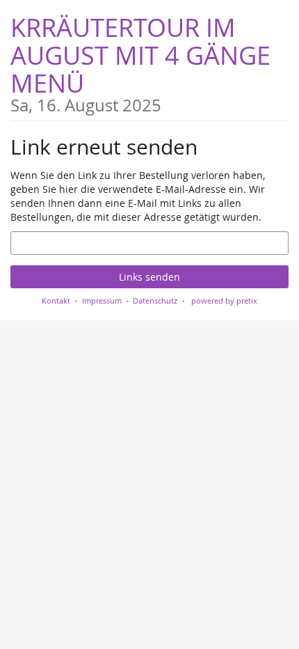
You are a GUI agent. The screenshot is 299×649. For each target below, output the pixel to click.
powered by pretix (224, 300)
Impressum (102, 300)
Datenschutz (155, 300)
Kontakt (56, 300)
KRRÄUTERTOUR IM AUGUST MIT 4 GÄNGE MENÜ (140, 62)
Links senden (149, 276)
